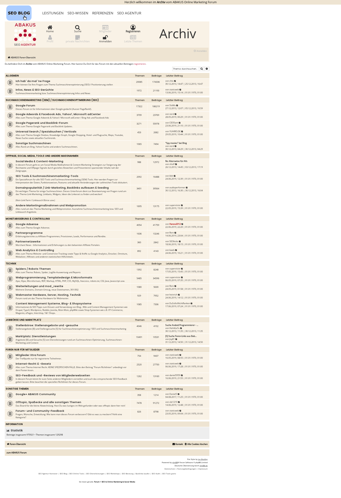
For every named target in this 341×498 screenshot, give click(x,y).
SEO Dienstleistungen (95, 473)
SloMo (172, 105)
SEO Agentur (129, 13)
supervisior (174, 205)
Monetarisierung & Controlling (28, 218)
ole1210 (173, 401)
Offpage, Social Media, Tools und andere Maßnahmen (42, 156)
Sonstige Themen (17, 389)
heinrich (173, 294)
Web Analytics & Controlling (35, 250)
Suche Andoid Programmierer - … (181, 325)
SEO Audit (156, 473)
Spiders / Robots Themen (33, 269)
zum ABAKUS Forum (17, 452)
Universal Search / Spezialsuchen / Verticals (46, 131)
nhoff (172, 164)
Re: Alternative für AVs (176, 161)
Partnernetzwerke (28, 241)
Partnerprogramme (29, 233)
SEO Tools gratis (169, 473)
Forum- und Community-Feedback (40, 411)
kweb (172, 249)
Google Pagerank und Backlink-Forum (42, 123)
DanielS (173, 393)
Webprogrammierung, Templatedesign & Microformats (54, 277)
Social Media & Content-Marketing (39, 161)
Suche (77, 31)
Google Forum (25, 105)
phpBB (175, 462)
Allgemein (12, 75)
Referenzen (102, 13)
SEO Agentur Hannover (48, 473)
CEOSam (173, 122)
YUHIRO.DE (175, 131)
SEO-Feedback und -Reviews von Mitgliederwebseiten (53, 375)
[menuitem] (200, 51)
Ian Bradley (203, 459)
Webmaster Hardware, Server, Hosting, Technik (48, 295)
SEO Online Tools (76, 473)
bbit (171, 175)
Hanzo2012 (175, 223)
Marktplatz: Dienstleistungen (36, 336)
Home (50, 31)
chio (171, 80)
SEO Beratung (127, 473)
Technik (11, 263)
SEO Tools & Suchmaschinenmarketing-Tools (47, 176)
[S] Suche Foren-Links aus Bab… (181, 336)
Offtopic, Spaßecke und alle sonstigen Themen (48, 402)
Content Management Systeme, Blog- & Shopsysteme (53, 303)
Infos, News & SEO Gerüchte (35, 90)
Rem (171, 232)
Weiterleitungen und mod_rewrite (39, 286)
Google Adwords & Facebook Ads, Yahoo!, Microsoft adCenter (58, 114)
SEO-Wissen (77, 13)
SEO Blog (63, 473)
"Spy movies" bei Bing (176, 143)
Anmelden (105, 41)
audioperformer (177, 187)
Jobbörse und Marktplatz (23, 320)
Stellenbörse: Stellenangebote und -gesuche (47, 325)
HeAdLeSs (174, 328)
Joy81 (172, 339)
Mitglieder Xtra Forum (31, 355)
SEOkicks (173, 241)
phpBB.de (204, 465)
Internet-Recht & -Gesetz (33, 364)
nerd (171, 113)
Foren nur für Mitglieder (23, 349)
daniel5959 (174, 375)
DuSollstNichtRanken (179, 303)
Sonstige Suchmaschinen (33, 143)
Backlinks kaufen (143, 473)
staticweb (174, 89)
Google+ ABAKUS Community (36, 394)
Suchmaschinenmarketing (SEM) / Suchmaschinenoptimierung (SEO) (52, 100)
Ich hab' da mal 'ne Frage (33, 81)
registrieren (140, 64)
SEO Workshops (113, 473)
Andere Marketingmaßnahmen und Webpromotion (51, 205)
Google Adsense (27, 224)
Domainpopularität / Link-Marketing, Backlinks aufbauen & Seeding (62, 187)
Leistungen (53, 13)
